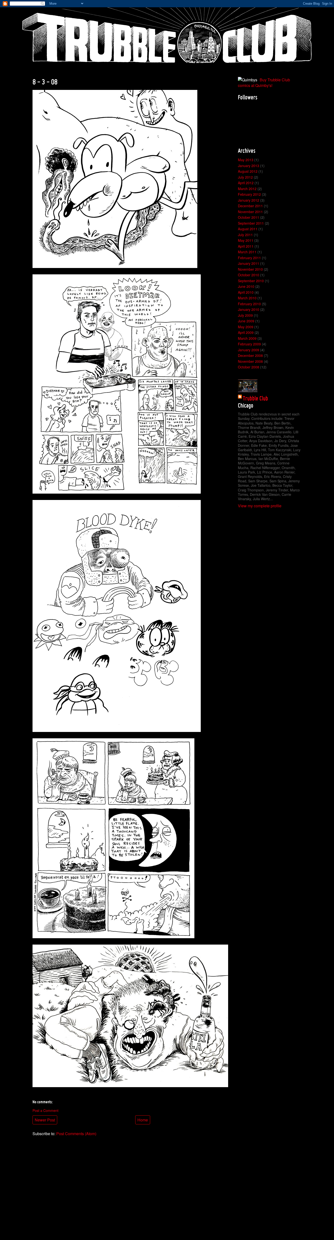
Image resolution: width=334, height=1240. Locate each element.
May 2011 (245, 240)
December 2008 (250, 355)
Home (142, 1120)
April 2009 (246, 332)
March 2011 (247, 251)
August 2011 (247, 228)
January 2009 (248, 349)
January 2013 (248, 165)
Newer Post (45, 1120)
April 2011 (246, 246)
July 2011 (245, 234)
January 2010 (248, 309)
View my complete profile (259, 506)
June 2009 (246, 320)
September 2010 (251, 280)
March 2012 (247, 188)
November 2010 (250, 269)
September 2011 (251, 223)
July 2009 (245, 315)
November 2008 (250, 361)
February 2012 (249, 194)
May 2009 (245, 326)
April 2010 (246, 292)
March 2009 (247, 338)
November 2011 (250, 211)
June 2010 (246, 286)
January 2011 (248, 263)
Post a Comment (45, 1110)
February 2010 (249, 303)
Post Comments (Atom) (76, 1133)
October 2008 (248, 367)
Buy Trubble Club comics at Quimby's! (264, 82)
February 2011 (249, 257)
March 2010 (247, 297)
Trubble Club (255, 398)
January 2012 (248, 200)
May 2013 (245, 159)
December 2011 (250, 205)
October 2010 (248, 274)
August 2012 (247, 171)
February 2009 (249, 343)
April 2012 (246, 182)
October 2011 (248, 217)
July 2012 (245, 177)
